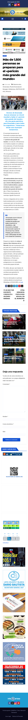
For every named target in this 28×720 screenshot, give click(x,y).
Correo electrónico (8, 424)
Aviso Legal (8, 716)
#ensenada (6, 87)
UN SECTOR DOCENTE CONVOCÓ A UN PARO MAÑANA (9, 294)
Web (4, 431)
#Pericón (8, 91)
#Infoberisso (11, 89)
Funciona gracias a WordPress (10, 710)
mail (22, 282)
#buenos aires (17, 84)
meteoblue (6, 542)
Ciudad (4, 55)
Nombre (5, 416)
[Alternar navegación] (13, 18)
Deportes (11, 337)
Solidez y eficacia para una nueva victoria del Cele (14, 341)
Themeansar (14, 712)
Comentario (6, 384)
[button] (22, 18)
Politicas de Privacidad (17, 716)
